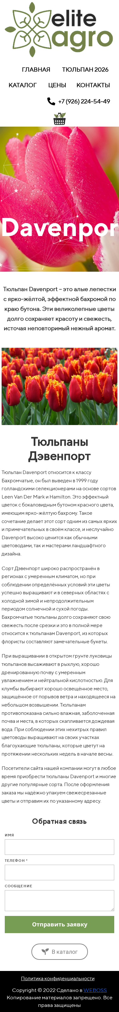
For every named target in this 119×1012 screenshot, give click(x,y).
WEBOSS (95, 990)
